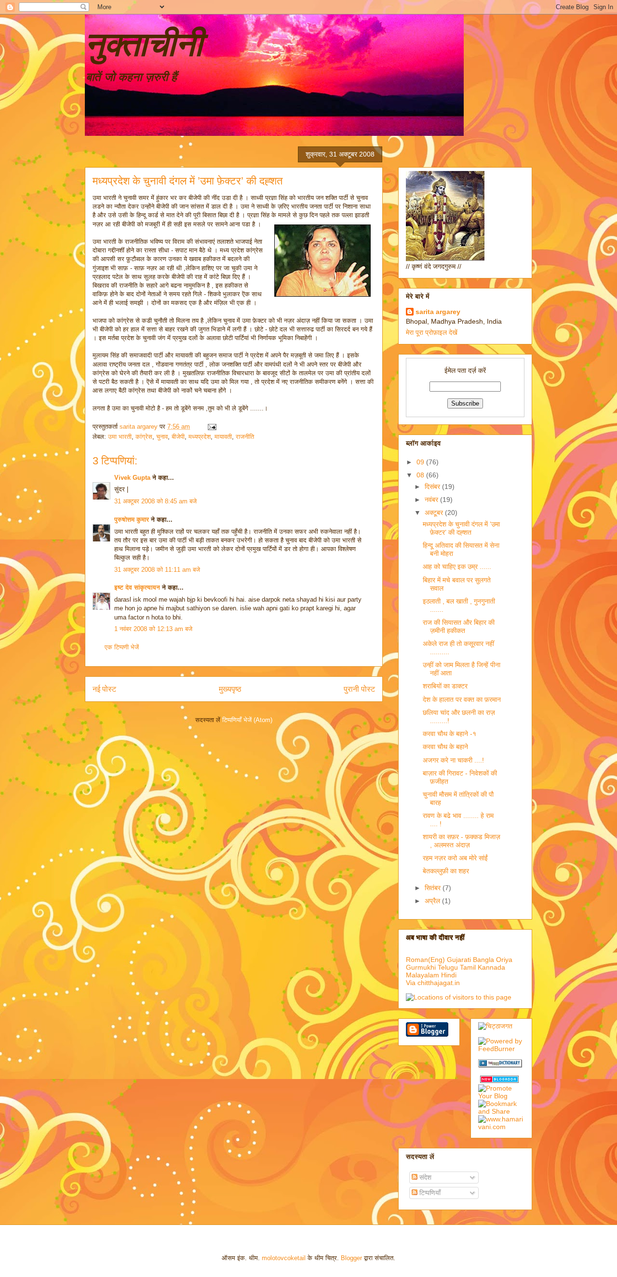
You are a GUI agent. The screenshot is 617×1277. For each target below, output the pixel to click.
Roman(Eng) (425, 959)
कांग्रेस (143, 436)
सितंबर (434, 888)
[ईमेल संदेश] (211, 426)
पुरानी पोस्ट (359, 689)
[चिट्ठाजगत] (495, 1026)
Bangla (483, 959)
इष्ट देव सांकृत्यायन (137, 587)
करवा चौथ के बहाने (445, 746)
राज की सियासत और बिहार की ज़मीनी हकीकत (459, 626)
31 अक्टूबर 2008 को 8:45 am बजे (155, 501)
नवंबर (432, 499)
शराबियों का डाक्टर (445, 686)
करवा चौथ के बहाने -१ (449, 733)
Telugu (448, 967)
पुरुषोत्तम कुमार (131, 519)
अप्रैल (433, 901)
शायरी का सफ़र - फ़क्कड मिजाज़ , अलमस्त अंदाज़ (461, 841)
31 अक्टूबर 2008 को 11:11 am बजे (157, 569)
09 (421, 462)
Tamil (468, 967)
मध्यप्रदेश (199, 436)
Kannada (491, 967)
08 (421, 475)
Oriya (504, 959)
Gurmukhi (421, 967)
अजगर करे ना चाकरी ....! (453, 760)
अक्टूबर (435, 512)
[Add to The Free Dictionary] (500, 1065)
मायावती (223, 436)
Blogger (351, 1258)
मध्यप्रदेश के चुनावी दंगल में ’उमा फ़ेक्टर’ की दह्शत (461, 528)
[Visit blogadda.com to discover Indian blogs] (499, 1080)
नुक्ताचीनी (143, 44)
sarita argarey (438, 312)
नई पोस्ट (104, 689)
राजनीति (245, 436)
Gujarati (459, 959)
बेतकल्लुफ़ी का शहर (446, 871)
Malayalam (422, 975)
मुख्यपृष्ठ (230, 689)
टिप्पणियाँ (429, 1193)
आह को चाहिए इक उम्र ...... (457, 566)
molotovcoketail (284, 1258)
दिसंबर (433, 486)
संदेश (424, 1177)
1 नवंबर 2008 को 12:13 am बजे (153, 628)
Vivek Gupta (132, 477)
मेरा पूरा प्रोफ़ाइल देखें (431, 332)
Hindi (448, 975)
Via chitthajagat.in (433, 983)
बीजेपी (178, 436)
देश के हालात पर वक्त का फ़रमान (462, 699)
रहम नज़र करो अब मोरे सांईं (455, 858)
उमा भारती (120, 436)
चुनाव (162, 436)
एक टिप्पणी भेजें (122, 647)
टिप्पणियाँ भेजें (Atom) (247, 720)
